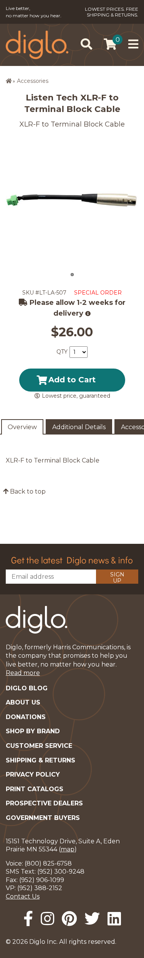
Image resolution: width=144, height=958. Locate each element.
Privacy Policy (33, 774)
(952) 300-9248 (60, 871)
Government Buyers (43, 817)
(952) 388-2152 (39, 888)
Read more (23, 673)
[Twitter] (92, 918)
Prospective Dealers (44, 803)
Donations (26, 717)
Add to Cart (72, 379)
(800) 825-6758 (48, 863)
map (67, 849)
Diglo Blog (27, 688)
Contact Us (23, 896)
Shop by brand (33, 731)
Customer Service (39, 745)
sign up (117, 577)
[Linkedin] (114, 918)
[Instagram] (47, 918)
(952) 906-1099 (41, 880)
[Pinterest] (69, 918)
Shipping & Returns (40, 760)
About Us (23, 702)
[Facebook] (28, 918)
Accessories (32, 80)
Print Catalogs (34, 789)
